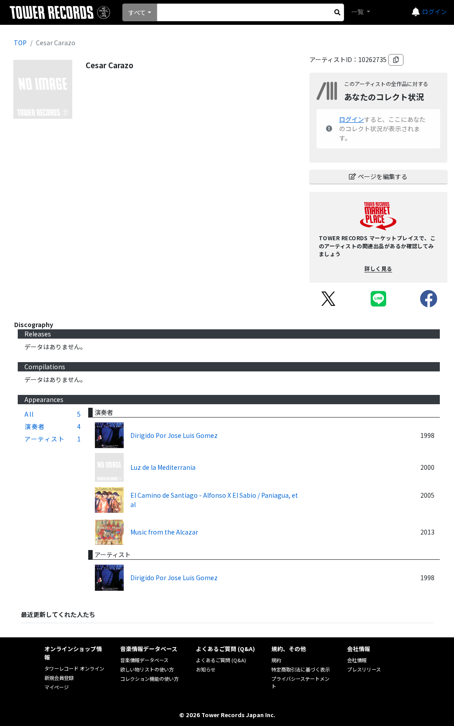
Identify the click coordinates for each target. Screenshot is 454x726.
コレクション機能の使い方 (149, 678)
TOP (20, 42)
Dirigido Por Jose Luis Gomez (174, 435)
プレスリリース (364, 669)
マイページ (56, 687)
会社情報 (357, 660)
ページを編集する (382, 176)
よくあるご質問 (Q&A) (221, 660)
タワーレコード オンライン (74, 668)
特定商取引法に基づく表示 (300, 669)
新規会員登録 (59, 677)
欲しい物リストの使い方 (147, 669)
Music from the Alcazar (164, 531)
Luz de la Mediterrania (163, 467)
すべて (137, 12)
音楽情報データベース (144, 660)
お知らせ (205, 669)
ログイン (434, 11)
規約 (276, 660)
